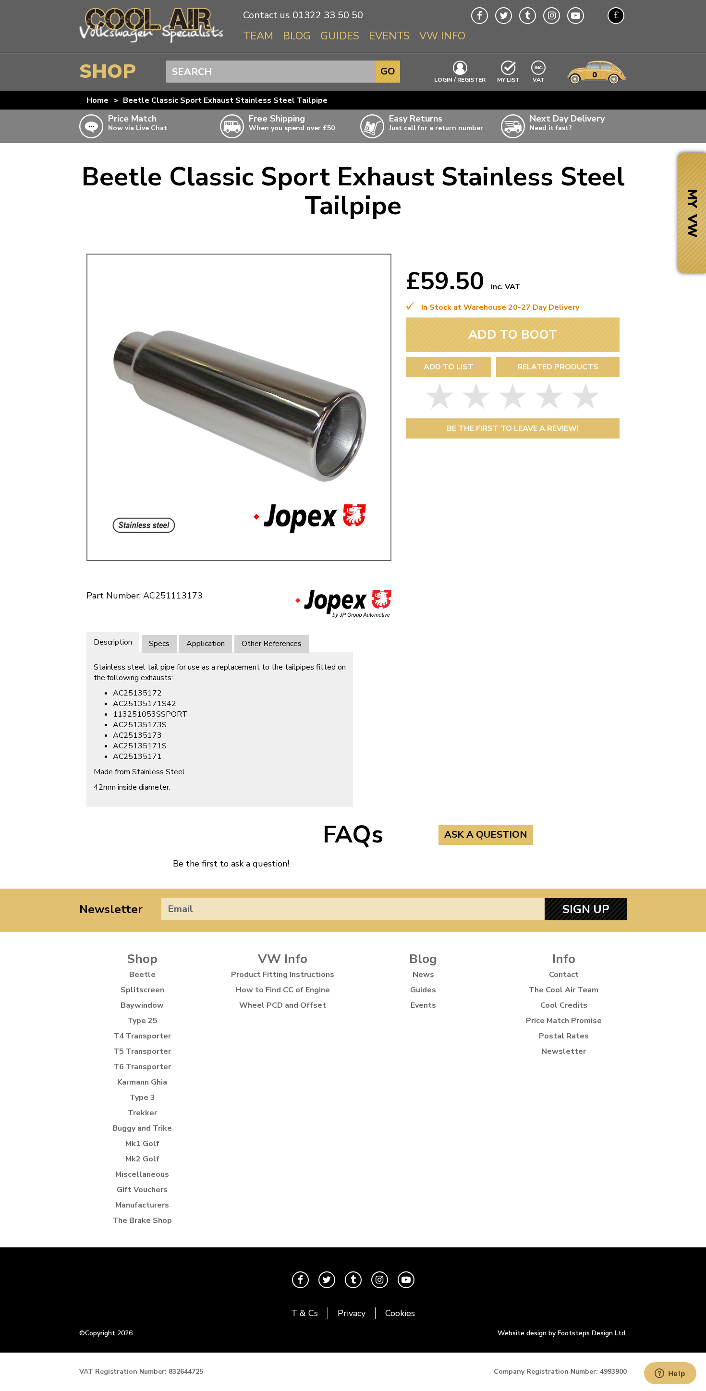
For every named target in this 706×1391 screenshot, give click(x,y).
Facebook (479, 15)
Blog (297, 36)
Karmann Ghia (142, 1082)
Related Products (557, 367)
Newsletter (111, 909)
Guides (339, 36)
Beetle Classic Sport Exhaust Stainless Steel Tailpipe (225, 100)
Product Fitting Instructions (282, 974)
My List (508, 79)
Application (205, 643)
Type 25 (142, 1020)
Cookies (400, 1313)
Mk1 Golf (142, 1143)
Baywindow (142, 1005)
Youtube (575, 15)
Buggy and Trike (142, 1128)
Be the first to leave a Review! (513, 428)
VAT (539, 79)
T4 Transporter (142, 1036)
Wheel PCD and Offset (282, 1005)
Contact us (266, 15)
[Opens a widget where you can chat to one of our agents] (670, 1374)
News (423, 974)
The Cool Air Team (563, 990)
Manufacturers (142, 1205)
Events (389, 36)
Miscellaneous (142, 1174)
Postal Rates (564, 1036)
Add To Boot (512, 334)
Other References (272, 643)
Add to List (449, 367)
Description (113, 642)
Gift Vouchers (142, 1189)
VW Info (442, 36)
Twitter (503, 15)
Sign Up (585, 909)
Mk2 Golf (142, 1159)
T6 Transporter (142, 1067)
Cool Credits (563, 1005)
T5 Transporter (142, 1051)
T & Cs (304, 1313)
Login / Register (460, 79)
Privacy (351, 1313)
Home (97, 100)
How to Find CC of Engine (283, 990)
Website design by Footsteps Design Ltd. (562, 1333)
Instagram (551, 15)
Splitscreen (142, 990)
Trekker (142, 1113)
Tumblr (527, 15)
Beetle (142, 974)
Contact (564, 974)
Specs (159, 643)
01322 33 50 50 (327, 15)
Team (258, 36)
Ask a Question (485, 834)
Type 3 (142, 1097)
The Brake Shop (142, 1220)
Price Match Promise (564, 1020)
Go (387, 71)
